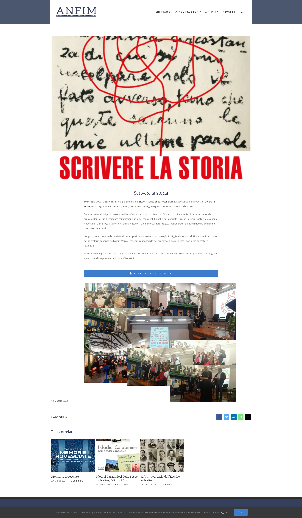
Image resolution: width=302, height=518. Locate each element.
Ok (241, 512)
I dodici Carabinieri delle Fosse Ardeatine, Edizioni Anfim (117, 478)
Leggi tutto (224, 512)
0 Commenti (77, 480)
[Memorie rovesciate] (73, 455)
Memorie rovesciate (65, 476)
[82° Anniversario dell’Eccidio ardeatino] (162, 455)
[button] (242, 12)
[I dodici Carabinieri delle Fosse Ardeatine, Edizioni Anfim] (118, 455)
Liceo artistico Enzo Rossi (153, 201)
